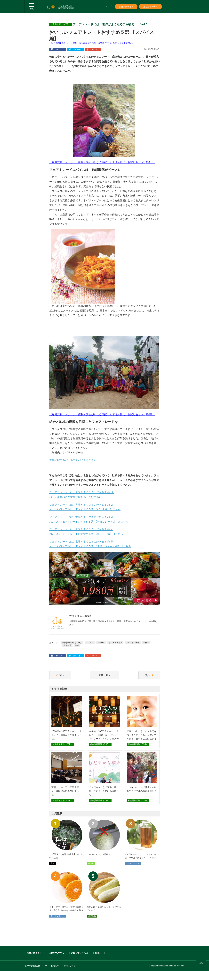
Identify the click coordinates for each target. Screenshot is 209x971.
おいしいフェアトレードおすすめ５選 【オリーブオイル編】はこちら (90, 546)
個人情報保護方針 (32, 966)
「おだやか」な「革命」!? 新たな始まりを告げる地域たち (104, 791)
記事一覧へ (104, 675)
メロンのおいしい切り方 (98, 854)
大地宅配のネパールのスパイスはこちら (72, 460)
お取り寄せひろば (79, 953)
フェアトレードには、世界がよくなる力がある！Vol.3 (81, 517)
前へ (61, 675)
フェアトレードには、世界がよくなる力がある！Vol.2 (81, 504)
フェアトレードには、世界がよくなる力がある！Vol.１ (81, 492)
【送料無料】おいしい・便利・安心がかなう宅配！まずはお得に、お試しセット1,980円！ (92, 43)
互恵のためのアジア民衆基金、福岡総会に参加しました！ (65, 791)
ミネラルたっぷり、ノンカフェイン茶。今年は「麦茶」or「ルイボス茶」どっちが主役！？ (142, 857)
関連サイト (100, 953)
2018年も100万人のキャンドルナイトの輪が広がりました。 (66, 735)
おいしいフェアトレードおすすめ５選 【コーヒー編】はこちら (86, 534)
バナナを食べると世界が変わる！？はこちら (75, 497)
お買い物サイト (126, 6)
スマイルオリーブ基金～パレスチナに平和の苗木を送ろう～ (141, 791)
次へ (147, 675)
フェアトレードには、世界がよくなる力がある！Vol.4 (81, 529)
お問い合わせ (69, 966)
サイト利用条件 (52, 966)
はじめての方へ (150, 6)
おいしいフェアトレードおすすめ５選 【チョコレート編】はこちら (88, 521)
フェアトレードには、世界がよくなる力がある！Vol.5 (81, 541)
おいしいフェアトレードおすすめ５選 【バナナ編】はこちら (85, 509)
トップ (108, 6)
